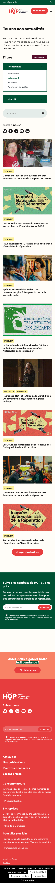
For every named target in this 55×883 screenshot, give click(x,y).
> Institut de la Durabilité (15, 847)
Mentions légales (10, 859)
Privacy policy (27, 880)
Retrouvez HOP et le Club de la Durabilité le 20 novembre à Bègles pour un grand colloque (27, 398)
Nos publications (14, 762)
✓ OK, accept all (37, 872)
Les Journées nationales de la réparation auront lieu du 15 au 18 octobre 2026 (25, 225)
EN (51, 2)
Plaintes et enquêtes (16, 768)
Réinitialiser (39, 57)
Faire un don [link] (30, 670)
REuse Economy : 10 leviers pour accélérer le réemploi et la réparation (27, 245)
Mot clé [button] (11, 99)
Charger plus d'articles (27, 552)
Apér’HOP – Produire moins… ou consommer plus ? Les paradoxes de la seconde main (24, 292)
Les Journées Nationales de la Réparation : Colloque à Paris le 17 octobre (27, 446)
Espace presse (12, 773)
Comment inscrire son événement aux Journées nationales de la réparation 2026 (27, 177)
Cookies (6, 863)
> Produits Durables (13, 800)
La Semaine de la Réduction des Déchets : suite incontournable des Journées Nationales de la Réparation (26, 348)
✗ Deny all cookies (19, 876)
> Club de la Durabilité (14, 825)
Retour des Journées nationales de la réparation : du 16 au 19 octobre (23, 542)
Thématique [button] (14, 66)
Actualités (9, 756)
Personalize (40, 876)
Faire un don (39, 10)
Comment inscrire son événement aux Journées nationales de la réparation (24, 494)
